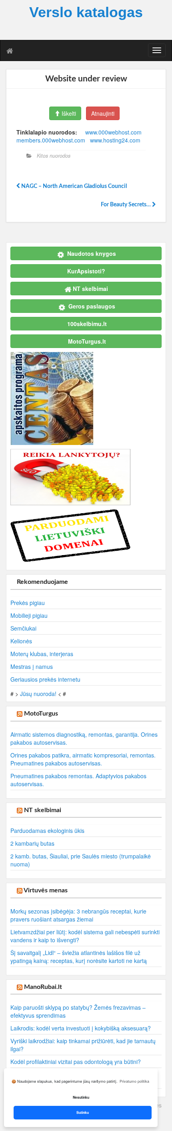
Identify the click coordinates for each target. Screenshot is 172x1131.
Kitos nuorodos (53, 155)
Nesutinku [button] (81, 1097)
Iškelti (68, 113)
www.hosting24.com (115, 140)
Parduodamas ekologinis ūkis (47, 830)
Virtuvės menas (46, 890)
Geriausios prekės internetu (45, 679)
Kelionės (21, 641)
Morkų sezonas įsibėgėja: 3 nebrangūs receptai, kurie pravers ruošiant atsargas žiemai (78, 915)
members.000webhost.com (50, 140)
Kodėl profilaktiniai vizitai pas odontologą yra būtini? (75, 1062)
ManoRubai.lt (43, 987)
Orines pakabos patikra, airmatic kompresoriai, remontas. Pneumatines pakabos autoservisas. (83, 759)
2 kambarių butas (32, 843)
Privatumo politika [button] (134, 1081)
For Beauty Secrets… (126, 205)
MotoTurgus (41, 713)
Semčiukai (23, 628)
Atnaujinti (102, 113)
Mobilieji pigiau (29, 615)
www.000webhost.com (113, 132)
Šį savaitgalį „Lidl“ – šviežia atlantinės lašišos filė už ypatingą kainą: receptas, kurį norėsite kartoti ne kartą (78, 957)
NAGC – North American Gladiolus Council (73, 186)
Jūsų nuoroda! (38, 694)
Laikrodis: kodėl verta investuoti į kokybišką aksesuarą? (80, 1028)
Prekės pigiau (27, 603)
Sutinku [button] (82, 1112)
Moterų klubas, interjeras (41, 654)
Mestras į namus (31, 666)
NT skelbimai (42, 810)
